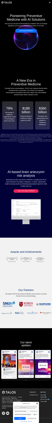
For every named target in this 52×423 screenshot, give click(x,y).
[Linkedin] (3, 413)
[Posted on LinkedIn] (15, 352)
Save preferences (32, 418)
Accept (20, 418)
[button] (37, 403)
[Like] (3, 377)
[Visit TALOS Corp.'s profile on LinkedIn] (3, 352)
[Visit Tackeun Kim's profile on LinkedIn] (4, 369)
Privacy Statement (24, 421)
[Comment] (5, 377)
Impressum (30, 421)
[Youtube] (7, 413)
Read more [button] (5, 374)
